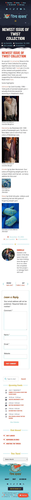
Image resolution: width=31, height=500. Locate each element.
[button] (15, 21)
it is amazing (14, 61)
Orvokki (4, 169)
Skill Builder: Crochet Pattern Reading (17, 417)
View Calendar (15, 422)
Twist (18, 68)
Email (6, 344)
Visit (14, 479)
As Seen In (22, 479)
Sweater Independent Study (16, 399)
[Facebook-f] (17, 9)
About (7, 479)
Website (7, 353)
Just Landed (8, 45)
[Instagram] (10, 9)
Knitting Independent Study (16, 405)
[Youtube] (20, 9)
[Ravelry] (6, 9)
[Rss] (24, 9)
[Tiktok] (13, 9)
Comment (8, 310)
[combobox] (10, 379)
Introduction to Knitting (15, 411)
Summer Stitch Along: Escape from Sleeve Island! (18, 393)
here (11, 80)
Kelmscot (5, 87)
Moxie (4, 196)
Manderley (6, 128)
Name (7, 334)
